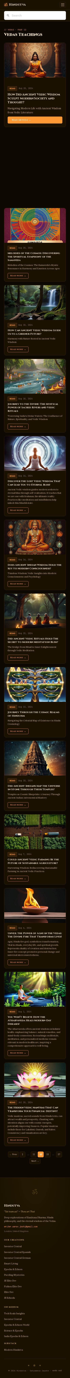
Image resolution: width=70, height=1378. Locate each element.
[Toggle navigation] (62, 4)
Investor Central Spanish (17, 1252)
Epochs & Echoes (13, 1269)
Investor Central (13, 1246)
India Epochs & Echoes (16, 1336)
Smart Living (11, 1263)
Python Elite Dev (13, 1286)
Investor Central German (17, 1258)
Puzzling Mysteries (14, 1275)
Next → (35, 1161)
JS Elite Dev (10, 1280)
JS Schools (9, 1297)
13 (47, 1154)
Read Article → (21, 120)
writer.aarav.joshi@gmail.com (20, 1226)
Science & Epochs (13, 1330)
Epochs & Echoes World (16, 1324)
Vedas (12, 88)
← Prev (13, 1154)
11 (34, 1154)
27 (59, 1154)
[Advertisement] (35, 168)
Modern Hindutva (13, 1349)
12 (41, 1154)
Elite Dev (9, 1292)
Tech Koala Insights (14, 1313)
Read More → (18, 275)
